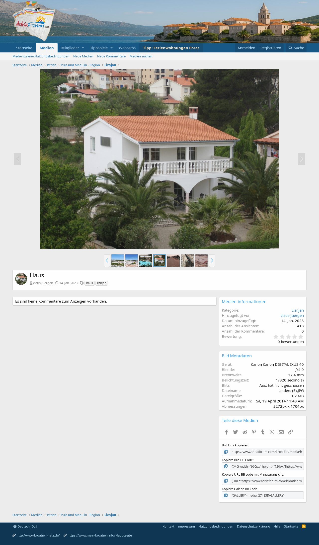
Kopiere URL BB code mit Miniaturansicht (252, 474)
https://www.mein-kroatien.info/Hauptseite (100, 535)
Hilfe (277, 526)
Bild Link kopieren (235, 445)
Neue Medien (83, 56)
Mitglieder (70, 47)
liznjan (101, 283)
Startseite (24, 47)
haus (89, 283)
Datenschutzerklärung (253, 526)
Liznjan (298, 310)
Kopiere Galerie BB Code (239, 489)
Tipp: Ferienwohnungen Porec (171, 47)
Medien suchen (141, 56)
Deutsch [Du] (27, 526)
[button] (83, 47)
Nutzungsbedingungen (215, 526)
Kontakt (168, 526)
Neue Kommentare (111, 56)
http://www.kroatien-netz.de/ (38, 535)
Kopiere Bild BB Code (237, 460)
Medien (47, 47)
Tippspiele (99, 47)
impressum (186, 526)
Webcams (127, 47)
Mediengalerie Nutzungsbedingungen (40, 56)
